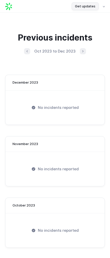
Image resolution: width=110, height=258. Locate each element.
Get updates (85, 6)
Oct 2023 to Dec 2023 (55, 51)
